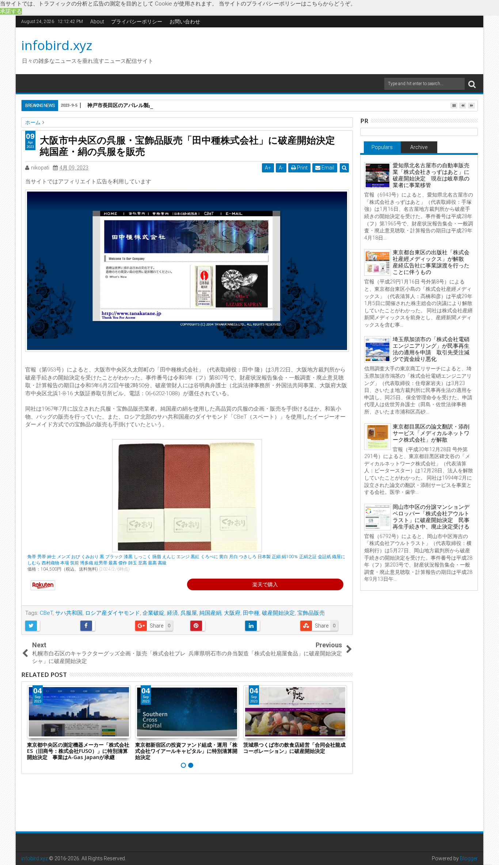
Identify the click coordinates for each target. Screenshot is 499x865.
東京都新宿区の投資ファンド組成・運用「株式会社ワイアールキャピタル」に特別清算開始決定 (186, 751)
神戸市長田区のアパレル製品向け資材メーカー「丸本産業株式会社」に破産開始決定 (184, 105)
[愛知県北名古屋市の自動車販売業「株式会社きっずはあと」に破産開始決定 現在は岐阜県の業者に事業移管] (377, 175)
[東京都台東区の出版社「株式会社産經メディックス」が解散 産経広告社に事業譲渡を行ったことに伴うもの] (377, 262)
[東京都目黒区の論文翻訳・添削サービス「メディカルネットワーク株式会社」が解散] (377, 437)
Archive (418, 147)
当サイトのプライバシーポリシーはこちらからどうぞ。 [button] (287, 3)
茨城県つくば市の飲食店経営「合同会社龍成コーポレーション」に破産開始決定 (294, 747)
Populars (382, 147)
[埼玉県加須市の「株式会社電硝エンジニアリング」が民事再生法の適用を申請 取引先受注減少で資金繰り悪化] (377, 349)
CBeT (46, 613)
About (97, 21)
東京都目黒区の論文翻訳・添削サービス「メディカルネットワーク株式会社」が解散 (431, 433)
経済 (172, 613)
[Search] (472, 84)
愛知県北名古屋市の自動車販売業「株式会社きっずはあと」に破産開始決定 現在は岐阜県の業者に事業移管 (431, 175)
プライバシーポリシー (136, 21)
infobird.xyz (56, 45)
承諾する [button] (11, 11)
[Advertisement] (319, 49)
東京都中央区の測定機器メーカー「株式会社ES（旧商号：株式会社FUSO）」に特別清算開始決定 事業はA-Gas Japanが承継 (78, 751)
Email (327, 168)
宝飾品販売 (311, 613)
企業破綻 (153, 613)
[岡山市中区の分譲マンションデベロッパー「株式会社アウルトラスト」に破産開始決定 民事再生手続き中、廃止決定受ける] (377, 517)
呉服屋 (188, 613)
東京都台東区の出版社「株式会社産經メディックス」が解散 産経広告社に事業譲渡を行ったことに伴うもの (431, 262)
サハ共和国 (69, 613)
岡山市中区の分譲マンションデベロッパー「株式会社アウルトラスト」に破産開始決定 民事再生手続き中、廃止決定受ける (431, 517)
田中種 (251, 613)
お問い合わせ (184, 21)
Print (302, 168)
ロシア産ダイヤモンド (112, 613)
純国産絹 (210, 613)
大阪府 (232, 613)
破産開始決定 (278, 613)
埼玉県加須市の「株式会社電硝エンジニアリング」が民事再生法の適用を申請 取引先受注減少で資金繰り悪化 (431, 349)
